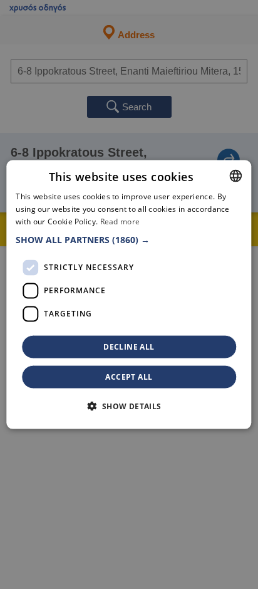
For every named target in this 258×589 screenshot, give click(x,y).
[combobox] (236, 176)
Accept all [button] (128, 376)
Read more (120, 221)
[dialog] (128, 294)
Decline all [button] (128, 346)
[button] (129, 239)
